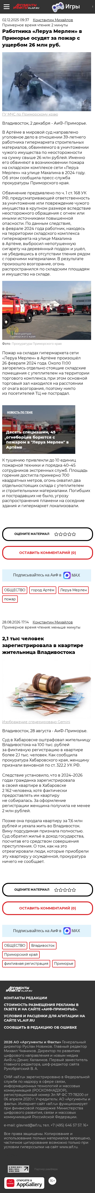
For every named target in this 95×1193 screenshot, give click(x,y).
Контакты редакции (25, 998)
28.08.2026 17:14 (15, 622)
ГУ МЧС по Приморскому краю (30, 114)
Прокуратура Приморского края (37, 343)
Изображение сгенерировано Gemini (36, 722)
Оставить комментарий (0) (47, 553)
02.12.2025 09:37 (15, 20)
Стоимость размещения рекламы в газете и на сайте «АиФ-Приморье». (41, 1007)
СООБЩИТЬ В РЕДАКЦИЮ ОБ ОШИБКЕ (40, 1027)
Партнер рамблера (45, 1169)
